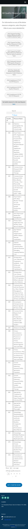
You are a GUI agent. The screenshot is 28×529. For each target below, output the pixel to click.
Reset (15, 115)
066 (9, 403)
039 (9, 302)
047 (9, 328)
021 (9, 257)
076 (9, 455)
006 (9, 167)
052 (9, 375)
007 (9, 176)
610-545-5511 (8, 519)
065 (9, 392)
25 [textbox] (11, 468)
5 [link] (19, 473)
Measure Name (18, 118)
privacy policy (12, 525)
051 (9, 362)
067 (9, 412)
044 (9, 311)
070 (9, 442)
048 (9, 331)
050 (9, 349)
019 (9, 242)
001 (9, 124)
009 (9, 213)
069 (9, 433)
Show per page (12, 468)
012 (9, 220)
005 (9, 133)
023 (9, 272)
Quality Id (9, 119)
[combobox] (11, 468)
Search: (14, 111)
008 (9, 197)
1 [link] (8, 473)
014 (9, 229)
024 (9, 285)
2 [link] (11, 473)
